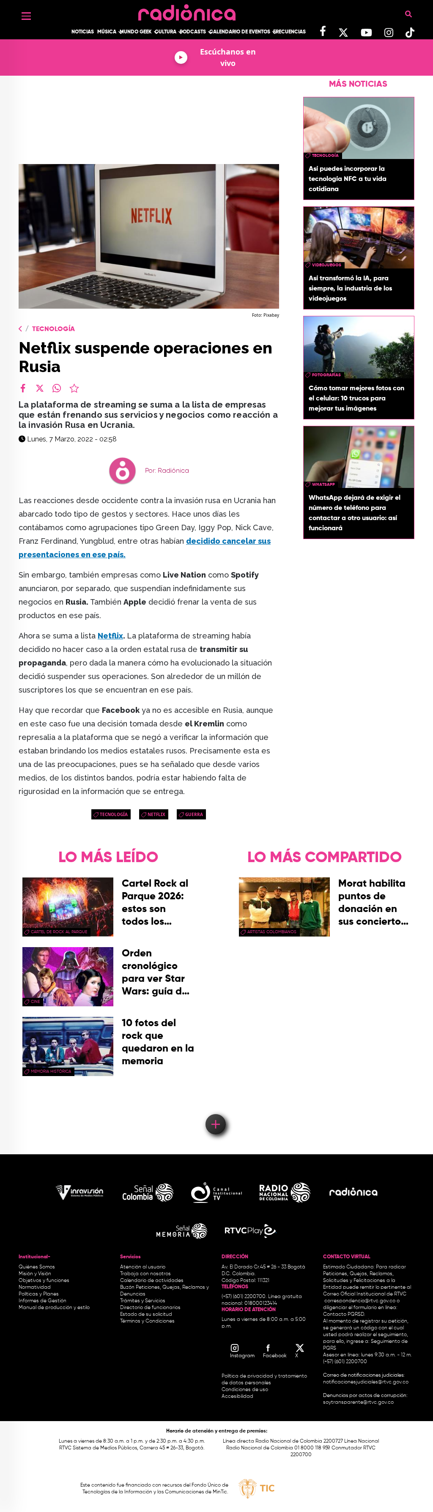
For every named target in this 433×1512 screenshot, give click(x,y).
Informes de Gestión (42, 1301)
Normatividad (35, 1287)
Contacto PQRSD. (344, 1314)
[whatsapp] (56, 388)
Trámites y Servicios (142, 1301)
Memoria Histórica (51, 1071)
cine (35, 1002)
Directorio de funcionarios (150, 1307)
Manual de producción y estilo (54, 1307)
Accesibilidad (238, 1396)
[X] (40, 388)
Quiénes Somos (37, 1267)
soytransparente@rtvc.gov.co (358, 1402)
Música (106, 32)
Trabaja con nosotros (145, 1273)
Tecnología (53, 329)
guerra (194, 814)
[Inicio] (187, 10)
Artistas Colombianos (271, 932)
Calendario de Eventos (239, 32)
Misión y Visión (35, 1273)
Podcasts (193, 32)
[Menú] (26, 16)
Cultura (165, 32)
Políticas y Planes (39, 1294)
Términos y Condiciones (147, 1321)
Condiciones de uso (245, 1389)
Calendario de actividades (152, 1280)
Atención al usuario (142, 1267)
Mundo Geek (136, 32)
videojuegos (326, 265)
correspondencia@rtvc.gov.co (359, 1301)
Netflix (110, 635)
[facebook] (23, 388)
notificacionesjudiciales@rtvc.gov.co (365, 1382)
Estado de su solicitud (146, 1314)
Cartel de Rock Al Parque (59, 932)
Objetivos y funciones (44, 1280)
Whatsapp (323, 484)
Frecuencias (289, 32)
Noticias (82, 32)
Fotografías (326, 375)
